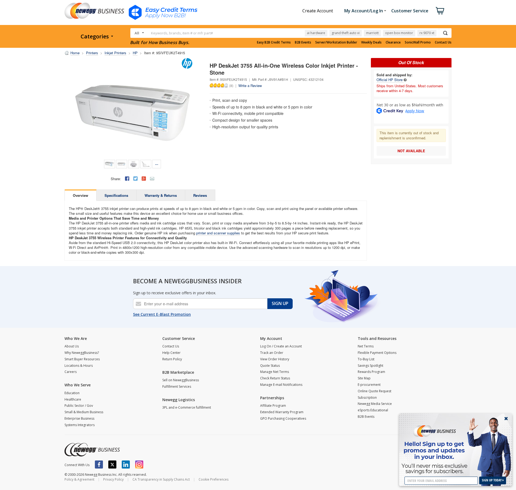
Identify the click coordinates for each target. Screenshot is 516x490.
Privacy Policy (113, 479)
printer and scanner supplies (218, 232)
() (231, 85)
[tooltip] (405, 79)
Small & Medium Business (83, 412)
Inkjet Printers (115, 52)
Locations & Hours (78, 365)
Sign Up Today (492, 480)
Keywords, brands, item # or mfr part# (182, 33)
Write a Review (250, 85)
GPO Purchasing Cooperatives (283, 418)
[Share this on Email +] (152, 178)
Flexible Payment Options (377, 352)
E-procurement (369, 384)
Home (75, 52)
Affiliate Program (273, 405)
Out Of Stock (411, 62)
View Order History (274, 359)
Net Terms (366, 346)
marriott (372, 33)
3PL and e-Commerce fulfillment (186, 407)
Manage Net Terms (274, 371)
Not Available (411, 150)
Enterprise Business (79, 418)
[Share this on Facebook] (127, 178)
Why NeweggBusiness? (81, 352)
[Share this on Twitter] (135, 178)
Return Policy (172, 359)
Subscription (367, 397)
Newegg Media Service (375, 403)
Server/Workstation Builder (336, 42)
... (156, 163)
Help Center (171, 352)
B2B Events (303, 42)
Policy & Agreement (79, 479)
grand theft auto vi (346, 33)
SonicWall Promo (418, 42)
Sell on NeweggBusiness (180, 380)
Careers (70, 371)
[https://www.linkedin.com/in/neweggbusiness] (126, 464)
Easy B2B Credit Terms (274, 42)
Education (72, 393)
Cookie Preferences (213, 479)
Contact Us (443, 42)
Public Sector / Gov (78, 405)
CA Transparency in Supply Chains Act (161, 479)
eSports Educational (373, 410)
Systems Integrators (79, 425)
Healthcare (72, 399)
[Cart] (440, 10)
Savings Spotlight (370, 365)
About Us (71, 346)
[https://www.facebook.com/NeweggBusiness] (99, 464)
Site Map (364, 378)
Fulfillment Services (176, 386)
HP (135, 52)
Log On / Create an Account (281, 346)
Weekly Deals (371, 42)
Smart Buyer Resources (82, 359)
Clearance (393, 42)
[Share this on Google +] (144, 178)
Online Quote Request (374, 391)
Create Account (317, 11)
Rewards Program (371, 371)
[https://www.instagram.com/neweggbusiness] (139, 464)
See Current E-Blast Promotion (162, 314)
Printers (92, 52)
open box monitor (399, 33)
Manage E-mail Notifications (281, 384)
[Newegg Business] (92, 449)
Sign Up (280, 303)
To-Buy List (366, 359)
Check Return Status (275, 378)
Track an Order (271, 352)
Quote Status (270, 365)
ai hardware (316, 33)
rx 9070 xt (427, 33)
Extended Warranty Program (281, 412)
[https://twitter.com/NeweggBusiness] (112, 464)
